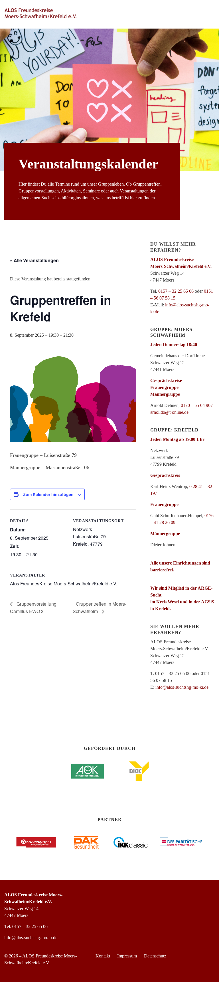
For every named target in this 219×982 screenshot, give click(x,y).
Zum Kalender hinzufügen (48, 494)
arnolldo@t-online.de (169, 412)
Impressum (127, 955)
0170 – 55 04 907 (197, 405)
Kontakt (103, 955)
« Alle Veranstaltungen (34, 260)
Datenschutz (155, 955)
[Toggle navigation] (207, 13)
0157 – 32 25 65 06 (176, 291)
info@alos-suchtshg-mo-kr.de (181, 687)
